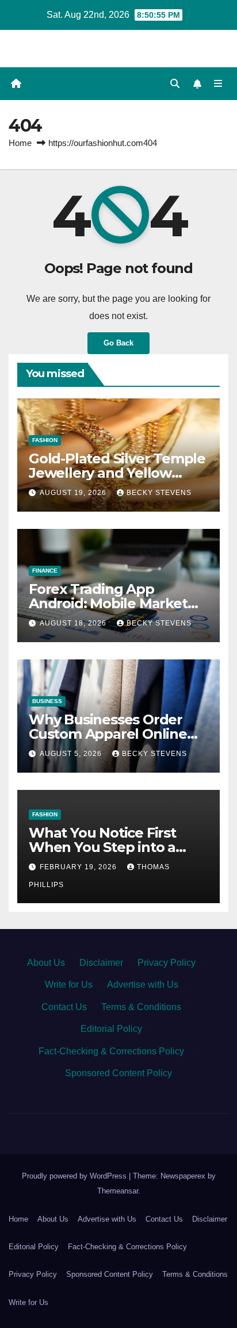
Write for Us (69, 984)
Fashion (45, 440)
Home (20, 143)
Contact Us (64, 1007)
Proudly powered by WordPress (75, 1176)
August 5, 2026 (72, 754)
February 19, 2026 (79, 867)
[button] (174, 84)
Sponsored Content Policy (118, 1073)
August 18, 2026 (74, 623)
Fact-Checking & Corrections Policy (111, 1051)
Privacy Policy (166, 963)
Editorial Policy (111, 1029)
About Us (46, 963)
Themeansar (117, 1191)
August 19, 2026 (74, 493)
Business (47, 701)
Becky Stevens (159, 493)
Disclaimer (101, 963)
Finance (45, 570)
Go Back (118, 343)
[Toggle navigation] (218, 84)
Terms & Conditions (141, 1007)
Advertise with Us (142, 984)
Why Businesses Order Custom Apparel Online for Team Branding (108, 734)
